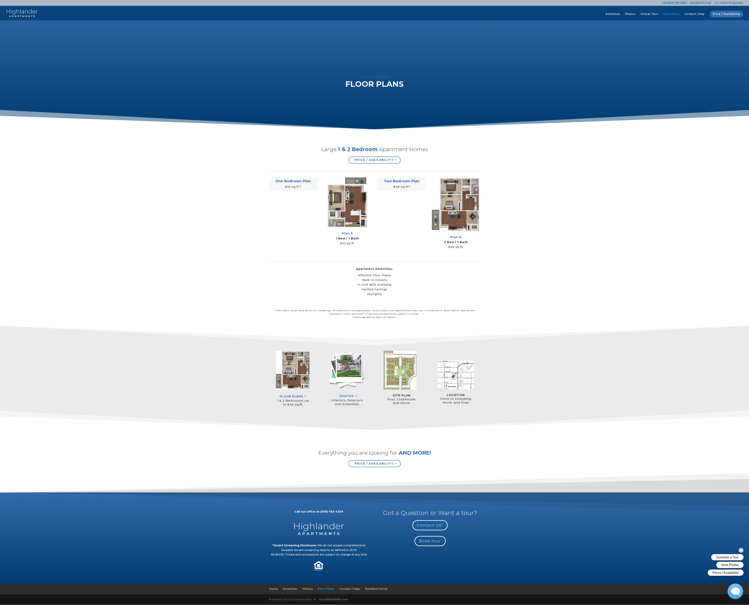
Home (273, 589)
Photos (630, 14)
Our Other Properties (728, 3)
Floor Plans (671, 14)
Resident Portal (700, 3)
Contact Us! (430, 525)
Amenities (613, 14)
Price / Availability (726, 13)
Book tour (430, 541)
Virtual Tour (649, 14)
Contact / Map (695, 14)
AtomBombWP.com (333, 599)
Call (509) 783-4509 (674, 3)
